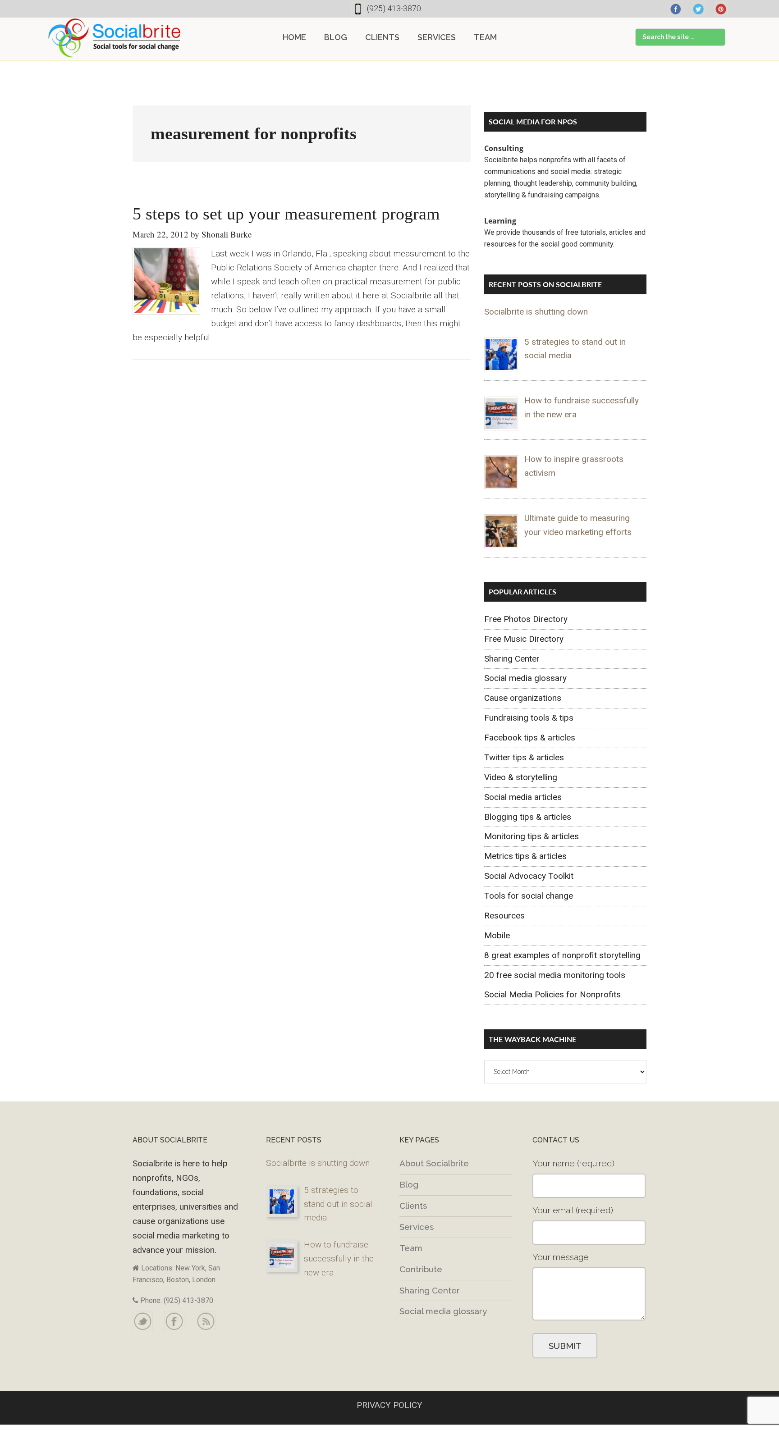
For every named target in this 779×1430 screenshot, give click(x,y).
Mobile (497, 935)
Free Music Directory (524, 639)
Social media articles (523, 797)
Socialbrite (114, 38)
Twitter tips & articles (524, 757)
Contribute (420, 1269)
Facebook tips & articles (529, 737)
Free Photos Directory (526, 619)
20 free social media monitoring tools (554, 975)
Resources (504, 915)
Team (410, 1248)
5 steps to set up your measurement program (286, 213)
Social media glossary (525, 678)
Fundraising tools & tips (528, 718)
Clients (413, 1206)
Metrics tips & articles (525, 856)
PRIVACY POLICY (389, 1405)
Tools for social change (528, 896)
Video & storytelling (520, 777)
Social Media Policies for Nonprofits (552, 994)
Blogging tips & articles (527, 817)
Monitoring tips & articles (531, 836)
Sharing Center (512, 658)
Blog (408, 1184)
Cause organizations (522, 698)
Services (416, 1227)
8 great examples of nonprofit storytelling (562, 955)
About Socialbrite (434, 1163)
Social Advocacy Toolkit (528, 876)
